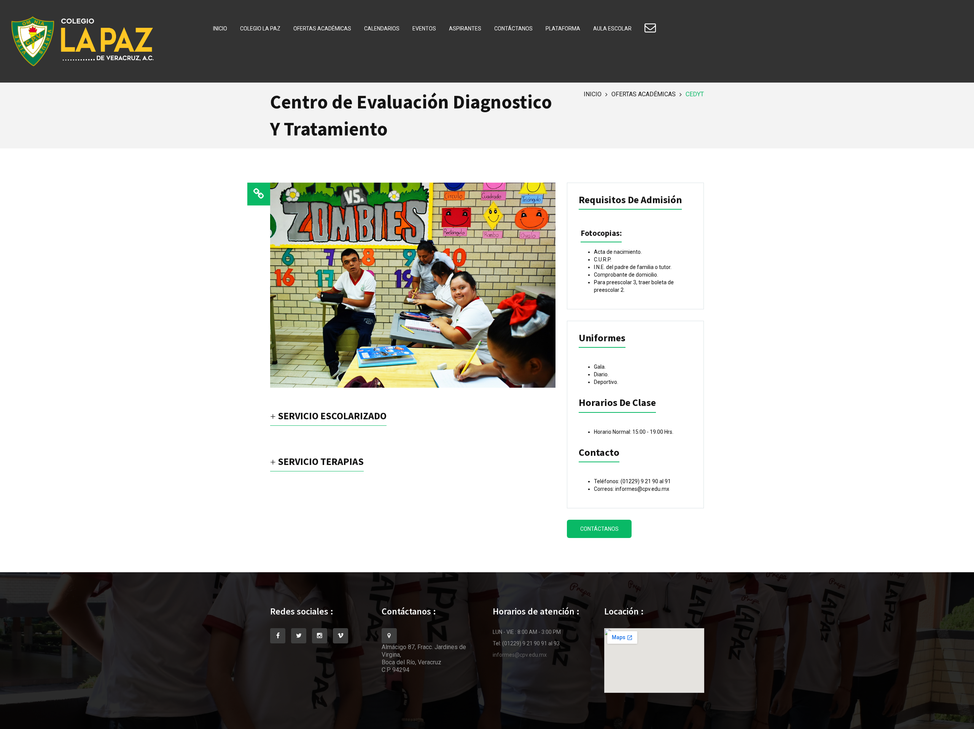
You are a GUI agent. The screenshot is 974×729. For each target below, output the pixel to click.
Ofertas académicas (322, 28)
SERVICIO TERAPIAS (320, 462)
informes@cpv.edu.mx (520, 655)
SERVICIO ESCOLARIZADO (331, 416)
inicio (593, 94)
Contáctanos (513, 28)
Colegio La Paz (260, 28)
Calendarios (381, 28)
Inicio (220, 28)
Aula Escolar (612, 28)
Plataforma (563, 28)
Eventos (424, 28)
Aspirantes (465, 28)
